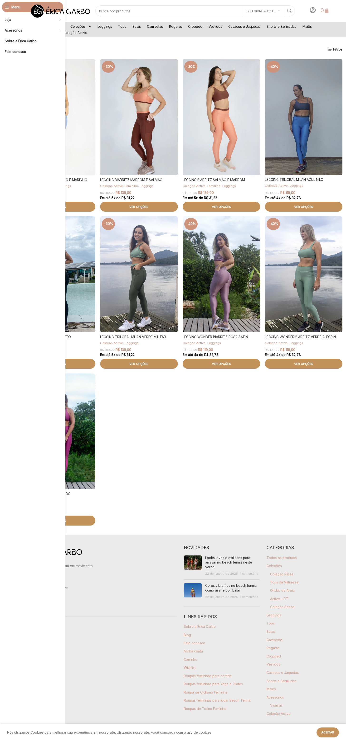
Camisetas (155, 26)
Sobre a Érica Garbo (200, 626)
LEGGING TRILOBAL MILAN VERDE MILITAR (133, 337)
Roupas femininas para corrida (208, 676)
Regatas (175, 26)
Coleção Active (75, 33)
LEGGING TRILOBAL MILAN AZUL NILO (294, 179)
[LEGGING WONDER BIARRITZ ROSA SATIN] (221, 274)
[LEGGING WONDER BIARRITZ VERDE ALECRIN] (303, 274)
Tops (122, 26)
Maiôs (307, 26)
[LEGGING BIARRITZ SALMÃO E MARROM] (221, 117)
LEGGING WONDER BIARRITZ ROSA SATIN (215, 337)
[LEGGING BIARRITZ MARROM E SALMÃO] (139, 117)
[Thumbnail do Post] (193, 565)
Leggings (104, 26)
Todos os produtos (282, 558)
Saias (136, 26)
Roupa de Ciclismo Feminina (206, 692)
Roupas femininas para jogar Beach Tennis (217, 700)
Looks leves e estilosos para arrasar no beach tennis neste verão (228, 562)
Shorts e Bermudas (281, 26)
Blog (187, 635)
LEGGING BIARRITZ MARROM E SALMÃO (131, 180)
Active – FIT (279, 599)
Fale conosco (194, 643)
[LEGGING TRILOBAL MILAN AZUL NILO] (303, 117)
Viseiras (276, 705)
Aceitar (327, 732)
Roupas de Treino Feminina (205, 709)
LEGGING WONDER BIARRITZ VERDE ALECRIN (300, 337)
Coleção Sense (282, 607)
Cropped (195, 26)
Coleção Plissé (281, 574)
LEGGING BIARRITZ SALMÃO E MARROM (214, 180)
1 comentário (249, 573)
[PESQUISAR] (289, 10)
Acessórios (275, 697)
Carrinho (190, 659)
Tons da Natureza (284, 582)
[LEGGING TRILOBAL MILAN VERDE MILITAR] (139, 274)
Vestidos (215, 26)
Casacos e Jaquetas (244, 26)
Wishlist (189, 668)
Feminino (131, 186)
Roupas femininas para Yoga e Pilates (213, 684)
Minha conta (193, 651)
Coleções (78, 26)
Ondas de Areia (282, 590)
